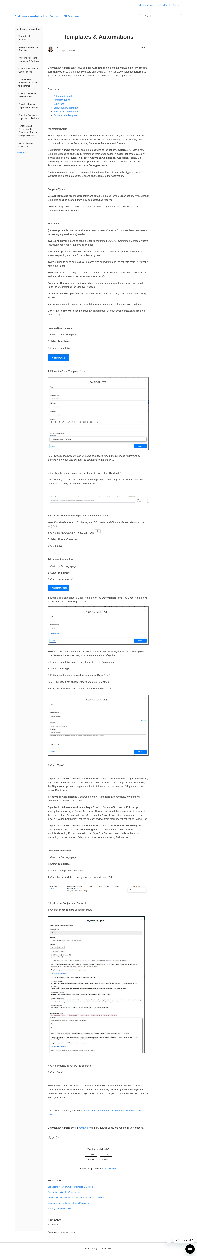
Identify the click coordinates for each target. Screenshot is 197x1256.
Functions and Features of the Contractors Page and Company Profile (28, 131)
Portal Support (21, 16)
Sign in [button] (176, 5)
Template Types (61, 100)
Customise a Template (65, 115)
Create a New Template (65, 107)
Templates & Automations (24, 38)
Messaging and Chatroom (25, 145)
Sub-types (58, 103)
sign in (56, 1232)
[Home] (19, 6)
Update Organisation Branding (28, 48)
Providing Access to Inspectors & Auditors (28, 59)
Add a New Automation (65, 111)
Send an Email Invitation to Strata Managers (68, 1203)
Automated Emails (63, 96)
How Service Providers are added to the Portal (27, 82)
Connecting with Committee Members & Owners (70, 1187)
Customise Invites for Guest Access (28, 70)
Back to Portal (163, 5)
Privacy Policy (90, 1248)
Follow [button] (143, 48)
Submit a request (145, 5)
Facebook (49, 1137)
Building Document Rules (59, 1208)
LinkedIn (58, 1137)
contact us (84, 1127)
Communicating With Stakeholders (64, 16)
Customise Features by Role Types (28, 95)
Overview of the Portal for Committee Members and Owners (76, 1197)
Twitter (53, 1137)
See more (21, 152)
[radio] (91, 1154)
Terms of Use (107, 1248)
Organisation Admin (38, 16)
